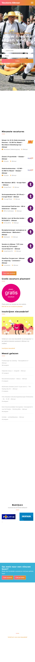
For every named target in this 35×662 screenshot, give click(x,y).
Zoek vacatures (7, 577)
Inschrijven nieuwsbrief (8, 348)
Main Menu (32, 3)
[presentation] (2, 522)
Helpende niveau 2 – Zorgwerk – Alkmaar (14, 371)
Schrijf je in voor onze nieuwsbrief (17, 637)
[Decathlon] (9, 517)
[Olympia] (26, 517)
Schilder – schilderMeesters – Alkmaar (13, 417)
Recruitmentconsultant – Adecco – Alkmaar (14, 379)
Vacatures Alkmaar (11, 3)
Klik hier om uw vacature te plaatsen (12, 306)
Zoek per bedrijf (20, 577)
